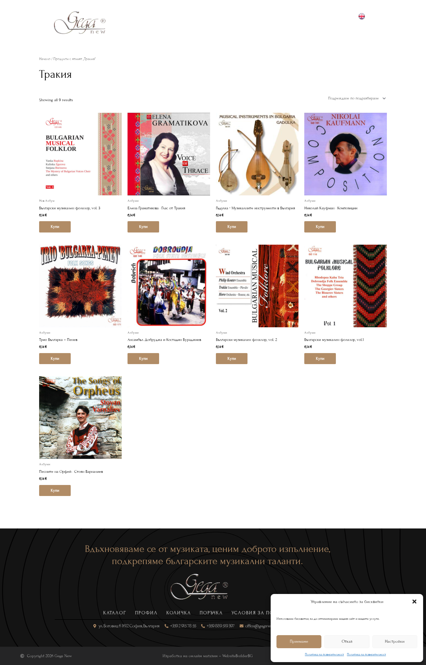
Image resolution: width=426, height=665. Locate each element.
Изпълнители (237, 22)
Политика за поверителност (324, 654)
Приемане (299, 641)
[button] (414, 601)
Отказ (347, 641)
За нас (270, 22)
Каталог (127, 22)
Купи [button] (55, 226)
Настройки (395, 641)
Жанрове (157, 22)
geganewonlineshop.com (368, 29)
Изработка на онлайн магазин (190, 655)
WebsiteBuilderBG (237, 655)
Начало (44, 59)
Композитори (194, 22)
